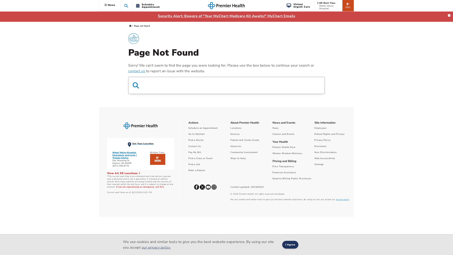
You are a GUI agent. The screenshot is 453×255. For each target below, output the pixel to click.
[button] (126, 5)
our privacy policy (156, 247)
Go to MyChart (196, 134)
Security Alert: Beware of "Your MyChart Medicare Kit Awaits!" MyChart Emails (226, 16)
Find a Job (194, 164)
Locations (236, 128)
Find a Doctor (196, 140)
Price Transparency (283, 166)
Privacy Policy (322, 140)
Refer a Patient (196, 170)
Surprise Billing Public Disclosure (292, 178)
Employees (320, 128)
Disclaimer (320, 146)
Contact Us (194, 146)
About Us (235, 146)
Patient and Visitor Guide (244, 140)
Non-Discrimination (325, 152)
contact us (136, 71)
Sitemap (318, 164)
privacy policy (342, 199)
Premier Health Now (284, 147)
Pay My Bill (194, 152)
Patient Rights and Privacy (329, 134)
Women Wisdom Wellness (287, 153)
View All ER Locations (123, 173)
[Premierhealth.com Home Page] (130, 26)
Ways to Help (238, 158)
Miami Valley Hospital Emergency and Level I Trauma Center (125, 155)
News (276, 128)
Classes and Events (283, 134)
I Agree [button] (290, 244)
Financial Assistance (284, 172)
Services (235, 134)
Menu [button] (111, 5)
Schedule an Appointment (203, 128)
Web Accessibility (324, 158)
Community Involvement (244, 152)
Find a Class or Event (200, 158)
